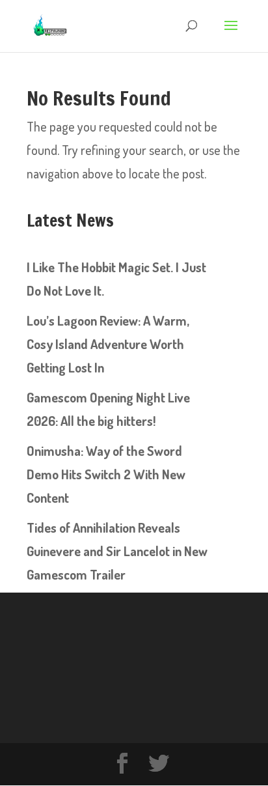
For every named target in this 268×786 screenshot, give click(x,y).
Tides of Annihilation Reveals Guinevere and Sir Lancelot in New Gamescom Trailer (117, 551)
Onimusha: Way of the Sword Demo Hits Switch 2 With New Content (106, 474)
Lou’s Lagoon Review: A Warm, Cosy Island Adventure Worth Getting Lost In (108, 344)
